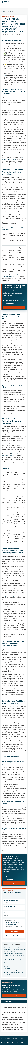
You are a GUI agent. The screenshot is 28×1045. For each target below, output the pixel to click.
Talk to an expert (14, 931)
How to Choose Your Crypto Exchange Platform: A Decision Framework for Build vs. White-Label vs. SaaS (14, 955)
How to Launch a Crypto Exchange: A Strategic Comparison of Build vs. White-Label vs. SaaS (14, 972)
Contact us (17, 6)
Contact (22, 1042)
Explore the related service (12, 935)
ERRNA (2, 11)
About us (11, 6)
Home (2, 6)
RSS (18, 1042)
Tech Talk (6, 6)
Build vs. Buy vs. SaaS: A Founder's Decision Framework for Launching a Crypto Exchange (13, 961)
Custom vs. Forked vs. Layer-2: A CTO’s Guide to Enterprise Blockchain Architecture (13, 967)
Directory (13, 1042)
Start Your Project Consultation (14, 307)
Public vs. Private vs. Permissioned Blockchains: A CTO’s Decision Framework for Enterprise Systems (14, 949)
